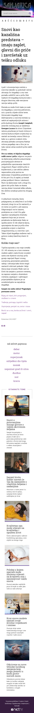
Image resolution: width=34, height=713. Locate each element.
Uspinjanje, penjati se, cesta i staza (15, 306)
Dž (20, 21)
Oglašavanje (16, 703)
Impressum (24, 703)
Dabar (17, 349)
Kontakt (17, 706)
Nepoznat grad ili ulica (17, 369)
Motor (16, 353)
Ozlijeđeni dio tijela (16, 361)
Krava (16, 380)
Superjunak (16, 357)
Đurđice (17, 373)
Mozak (16, 365)
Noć (17, 377)
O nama (21, 701)
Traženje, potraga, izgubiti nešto (14, 302)
